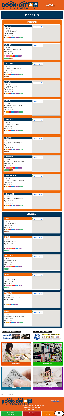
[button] (59, 413)
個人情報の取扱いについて (56, 401)
